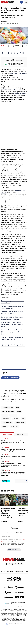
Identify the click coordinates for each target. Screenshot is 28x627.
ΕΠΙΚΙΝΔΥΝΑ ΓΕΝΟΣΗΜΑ (8, 411)
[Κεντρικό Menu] (26, 2)
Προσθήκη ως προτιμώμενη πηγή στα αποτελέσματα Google (15, 64)
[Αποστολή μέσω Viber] (11, 53)
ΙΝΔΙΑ (17, 407)
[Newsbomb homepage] (7, 2)
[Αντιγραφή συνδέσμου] (22, 45)
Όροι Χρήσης (10, 571)
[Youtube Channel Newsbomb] (18, 564)
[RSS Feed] (21, 564)
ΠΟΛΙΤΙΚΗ (3, 45)
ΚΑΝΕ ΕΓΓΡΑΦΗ (12, 549)
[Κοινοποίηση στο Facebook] (2, 53)
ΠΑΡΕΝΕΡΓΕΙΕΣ (14, 426)
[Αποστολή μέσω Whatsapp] (14, 53)
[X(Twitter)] (15, 564)
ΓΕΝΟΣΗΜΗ (13, 415)
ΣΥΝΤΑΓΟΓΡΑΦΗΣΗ (20, 422)
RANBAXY (4, 415)
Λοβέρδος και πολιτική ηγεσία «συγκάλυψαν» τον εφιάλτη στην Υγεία (12, 324)
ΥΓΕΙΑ (23, 418)
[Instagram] (12, 564)
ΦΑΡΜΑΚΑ (4, 426)
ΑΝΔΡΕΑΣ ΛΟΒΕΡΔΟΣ (7, 422)
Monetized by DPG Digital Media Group (18, 603)
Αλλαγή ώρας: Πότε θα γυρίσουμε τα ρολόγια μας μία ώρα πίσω (13, 457)
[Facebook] (6, 564)
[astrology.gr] (19, 592)
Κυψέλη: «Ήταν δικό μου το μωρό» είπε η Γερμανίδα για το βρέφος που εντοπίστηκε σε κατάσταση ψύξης (8, 513)
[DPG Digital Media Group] (14, 579)
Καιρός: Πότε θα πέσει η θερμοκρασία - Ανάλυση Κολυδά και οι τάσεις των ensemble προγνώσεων (13, 465)
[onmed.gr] (19, 597)
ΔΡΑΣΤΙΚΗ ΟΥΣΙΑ (6, 418)
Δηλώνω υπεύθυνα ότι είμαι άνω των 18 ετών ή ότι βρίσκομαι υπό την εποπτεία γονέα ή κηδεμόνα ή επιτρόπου (13, 544)
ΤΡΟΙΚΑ (19, 411)
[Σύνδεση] (21, 2)
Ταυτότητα (3, 571)
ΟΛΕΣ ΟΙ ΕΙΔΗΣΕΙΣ (20, 480)
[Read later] (26, 45)
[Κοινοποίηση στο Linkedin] (17, 53)
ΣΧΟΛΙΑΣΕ (17, 45)
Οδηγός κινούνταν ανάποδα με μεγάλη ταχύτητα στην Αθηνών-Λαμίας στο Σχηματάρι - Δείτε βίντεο (14, 442)
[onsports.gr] (19, 587)
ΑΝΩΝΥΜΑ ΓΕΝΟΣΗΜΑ (7, 407)
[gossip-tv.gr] (8, 587)
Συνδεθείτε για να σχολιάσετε (10, 377)
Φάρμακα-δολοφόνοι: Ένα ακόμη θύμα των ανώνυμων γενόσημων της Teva (13, 332)
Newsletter (13, 399)
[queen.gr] (8, 592)
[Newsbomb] (14, 560)
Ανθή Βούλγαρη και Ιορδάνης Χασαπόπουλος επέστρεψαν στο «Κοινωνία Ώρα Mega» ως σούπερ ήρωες (13, 473)
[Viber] (9, 564)
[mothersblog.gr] (8, 597)
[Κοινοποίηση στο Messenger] (8, 53)
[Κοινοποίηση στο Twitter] (5, 53)
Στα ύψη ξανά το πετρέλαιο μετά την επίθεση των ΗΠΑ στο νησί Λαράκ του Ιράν (13, 450)
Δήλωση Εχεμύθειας (19, 571)
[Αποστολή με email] (23, 53)
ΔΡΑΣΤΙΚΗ (16, 418)
